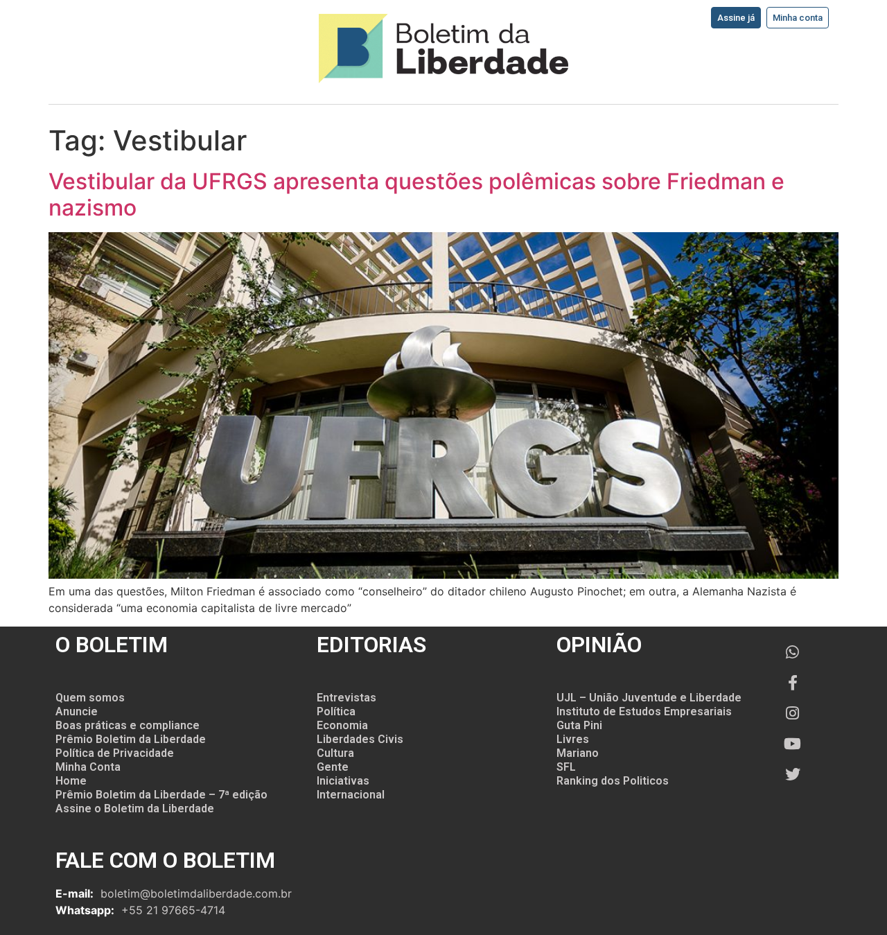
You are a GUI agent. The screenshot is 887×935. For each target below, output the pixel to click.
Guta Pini (579, 725)
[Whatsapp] (793, 652)
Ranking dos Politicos (612, 780)
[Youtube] (793, 743)
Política (336, 711)
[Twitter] (793, 774)
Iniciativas (343, 780)
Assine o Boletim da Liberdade (134, 808)
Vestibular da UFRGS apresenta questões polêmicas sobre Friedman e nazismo (416, 194)
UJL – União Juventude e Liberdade (648, 697)
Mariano (577, 753)
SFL (566, 767)
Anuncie (76, 711)
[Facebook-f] (793, 682)
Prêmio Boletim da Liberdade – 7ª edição (161, 794)
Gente (333, 767)
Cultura (335, 753)
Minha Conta (88, 767)
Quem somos (90, 697)
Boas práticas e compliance (127, 725)
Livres (572, 739)
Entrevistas (346, 697)
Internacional (351, 794)
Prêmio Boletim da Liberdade (130, 739)
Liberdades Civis (360, 739)
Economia (342, 725)
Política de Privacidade (114, 753)
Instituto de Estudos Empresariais (644, 711)
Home (71, 780)
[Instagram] (793, 713)
